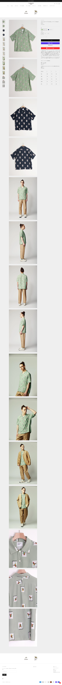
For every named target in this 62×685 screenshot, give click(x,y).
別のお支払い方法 (50, 45)
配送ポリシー (54, 669)
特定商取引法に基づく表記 (56, 672)
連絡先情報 (54, 670)
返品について (54, 666)
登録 (4, 674)
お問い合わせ (34, 666)
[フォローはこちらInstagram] (2, 678)
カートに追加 (50, 40)
